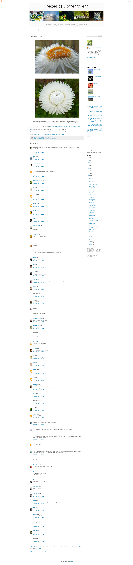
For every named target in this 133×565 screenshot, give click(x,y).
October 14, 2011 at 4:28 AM (38, 403)
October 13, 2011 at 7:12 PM (38, 214)
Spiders (88, 129)
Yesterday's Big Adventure (96, 90)
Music (97, 124)
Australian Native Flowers (37, 138)
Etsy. (95, 116)
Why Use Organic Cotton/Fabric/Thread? (63, 30)
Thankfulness (54, 138)
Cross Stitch (99, 115)
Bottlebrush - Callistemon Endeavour (93, 226)
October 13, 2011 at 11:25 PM (38, 314)
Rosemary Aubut (36, 325)
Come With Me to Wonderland (94, 187)
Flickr (101, 118)
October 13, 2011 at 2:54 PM (38, 159)
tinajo (34, 187)
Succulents (96, 129)
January (90, 244)
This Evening (91, 200)
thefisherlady (35, 449)
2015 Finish (97, 107)
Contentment (89, 115)
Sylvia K (34, 145)
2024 (89, 157)
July (90, 234)
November (91, 179)
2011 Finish (99, 106)
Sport (91, 129)
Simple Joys (91, 192)
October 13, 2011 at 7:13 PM (38, 221)
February (90, 242)
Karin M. (34, 210)
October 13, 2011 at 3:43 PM (38, 166)
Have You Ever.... (92, 197)
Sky (101, 127)
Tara (34, 362)
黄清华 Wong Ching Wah (37, 180)
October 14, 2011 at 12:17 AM (38, 358)
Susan (34, 307)
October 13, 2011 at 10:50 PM (38, 296)
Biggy (34, 471)
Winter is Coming (96, 69)
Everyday (43, 138)
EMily (34, 377)
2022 (89, 159)
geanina (34, 393)
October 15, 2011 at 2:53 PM (38, 517)
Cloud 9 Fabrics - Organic (95, 114)
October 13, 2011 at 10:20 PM (38, 275)
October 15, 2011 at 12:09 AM (38, 503)
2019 (89, 163)
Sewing (100, 126)
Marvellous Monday (97, 96)
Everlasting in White (92, 208)
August (90, 233)
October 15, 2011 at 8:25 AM (38, 510)
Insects (93, 123)
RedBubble (92, 126)
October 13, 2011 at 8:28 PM (38, 240)
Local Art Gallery (93, 124)
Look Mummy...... (92, 191)
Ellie (34, 264)
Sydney (100, 130)
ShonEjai (35, 514)
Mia (33, 407)
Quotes (88, 126)
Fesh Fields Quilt (97, 118)
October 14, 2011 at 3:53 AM (38, 396)
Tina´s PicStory (36, 479)
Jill (33, 243)
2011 (89, 176)
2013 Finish (89, 107)
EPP (92, 116)
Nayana (34, 500)
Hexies (88, 123)
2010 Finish (89, 106)
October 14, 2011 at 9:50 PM (38, 482)
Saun (34, 156)
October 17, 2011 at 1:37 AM (38, 534)
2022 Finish (98, 110)
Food (88, 121)
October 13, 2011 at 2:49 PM (38, 152)
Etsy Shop (75, 30)
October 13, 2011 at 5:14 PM (38, 190)
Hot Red (90, 189)
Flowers (47, 138)
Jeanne (34, 271)
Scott (34, 507)
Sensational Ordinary (93, 184)
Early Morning (91, 218)
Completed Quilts (42, 30)
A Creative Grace (36, 428)
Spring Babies (91, 195)
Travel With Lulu (36, 464)
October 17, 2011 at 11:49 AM (38, 541)
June (90, 236)
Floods (88, 120)
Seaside (96, 126)
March (90, 241)
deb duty (34, 286)
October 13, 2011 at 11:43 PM (38, 328)
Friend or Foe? (91, 229)
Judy (34, 300)
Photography (92, 125)
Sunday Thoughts (94, 130)
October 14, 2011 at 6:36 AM (38, 424)
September (91, 231)
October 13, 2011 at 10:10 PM (38, 260)
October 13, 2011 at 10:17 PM (38, 267)
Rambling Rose (92, 210)
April (90, 239)
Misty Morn (91, 217)
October (90, 181)
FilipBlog (34, 170)
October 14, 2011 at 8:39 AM (38, 439)
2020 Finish (89, 110)
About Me (36, 30)
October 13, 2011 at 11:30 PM (38, 321)
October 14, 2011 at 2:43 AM (38, 389)
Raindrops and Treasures (93, 220)
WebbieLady (35, 163)
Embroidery (89, 116)
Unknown (35, 203)
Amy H (34, 442)
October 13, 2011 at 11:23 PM (38, 303)
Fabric (88, 118)
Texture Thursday (37, 134)
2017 (89, 167)
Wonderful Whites (92, 223)
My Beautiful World (36, 225)
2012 (89, 175)
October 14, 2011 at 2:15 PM (38, 461)
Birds (92, 112)
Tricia (34, 355)
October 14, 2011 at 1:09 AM (38, 365)
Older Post (81, 546)
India (91, 123)
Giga (34, 218)
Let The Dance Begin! (97, 76)
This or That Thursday (46, 134)
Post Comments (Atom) (39, 548)
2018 (89, 165)
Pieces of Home (92, 215)
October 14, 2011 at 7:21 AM (38, 431)
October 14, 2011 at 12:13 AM (38, 344)
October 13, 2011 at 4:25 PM (38, 183)
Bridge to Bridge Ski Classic (94, 227)
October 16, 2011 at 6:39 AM (38, 526)
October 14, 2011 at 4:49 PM (38, 468)
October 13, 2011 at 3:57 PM (38, 176)
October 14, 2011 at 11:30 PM (38, 489)
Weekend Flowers (54, 134)
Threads (97, 131)
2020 (89, 162)
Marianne (35, 194)
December (91, 178)
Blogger (71, 561)
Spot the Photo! (91, 213)
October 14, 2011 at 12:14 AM (38, 351)
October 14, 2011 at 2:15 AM (38, 380)
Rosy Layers (91, 194)
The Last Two (91, 202)
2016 (89, 168)
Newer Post (32, 546)
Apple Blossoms (92, 199)
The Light (95, 83)
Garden (50, 138)
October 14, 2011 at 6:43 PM (38, 476)
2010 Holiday (94, 106)
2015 (89, 170)
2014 (89, 172)
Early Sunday (91, 204)
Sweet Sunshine (92, 207)
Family (92, 118)
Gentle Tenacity (91, 186)
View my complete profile (91, 57)
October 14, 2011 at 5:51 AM (38, 417)
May (90, 237)
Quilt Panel (97, 125)
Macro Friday (61, 134)
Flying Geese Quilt (98, 120)
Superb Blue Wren (92, 205)
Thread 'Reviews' (51, 30)
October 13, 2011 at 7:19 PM (38, 230)
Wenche (34, 257)
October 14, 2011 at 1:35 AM (38, 373)
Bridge (97, 112)
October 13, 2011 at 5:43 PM (38, 206)
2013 (89, 173)
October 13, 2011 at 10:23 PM (38, 282)
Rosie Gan (35, 530)
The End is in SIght (92, 221)
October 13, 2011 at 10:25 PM (38, 289)
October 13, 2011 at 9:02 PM (38, 253)
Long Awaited (91, 212)
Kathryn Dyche (36, 486)
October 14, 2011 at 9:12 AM (38, 454)
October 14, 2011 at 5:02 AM (38, 410)
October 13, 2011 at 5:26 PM (38, 199)
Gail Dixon (35, 384)
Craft (95, 115)
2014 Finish (93, 107)
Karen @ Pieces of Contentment (39, 137)
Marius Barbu (35, 341)
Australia (91, 111)
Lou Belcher (35, 234)
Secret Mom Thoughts (37, 318)
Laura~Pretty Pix (36, 421)
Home (31, 30)
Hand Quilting (99, 121)
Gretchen (35, 348)
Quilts (100, 125)
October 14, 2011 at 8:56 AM (38, 446)
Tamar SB (35, 279)
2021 (89, 160)
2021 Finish (93, 110)
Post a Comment (35, 544)
